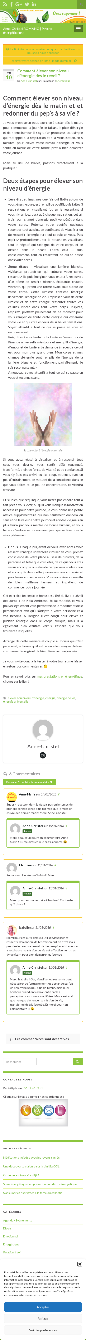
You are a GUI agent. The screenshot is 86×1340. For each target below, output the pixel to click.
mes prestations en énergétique (59, 676)
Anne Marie (27, 794)
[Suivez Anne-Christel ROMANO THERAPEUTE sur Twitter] (27, 3)
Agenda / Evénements (17, 1220)
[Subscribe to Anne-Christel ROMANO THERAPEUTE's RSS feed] (5, 3)
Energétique (63, 80)
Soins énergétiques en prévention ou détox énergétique (40, 1184)
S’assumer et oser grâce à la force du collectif (32, 1193)
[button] (80, 1264)
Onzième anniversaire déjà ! (21, 1175)
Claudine (25, 865)
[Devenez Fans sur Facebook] (11, 3)
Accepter (43, 1307)
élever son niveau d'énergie (26, 698)
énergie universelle (15, 701)
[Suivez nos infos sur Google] (18, 3)
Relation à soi (11, 1252)
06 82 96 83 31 (33, 1088)
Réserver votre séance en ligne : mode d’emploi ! (41, 60)
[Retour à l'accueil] (43, 16)
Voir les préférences (43, 1330)
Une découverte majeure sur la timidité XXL (31, 1166)
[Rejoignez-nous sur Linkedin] (34, 3)
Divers (7, 1228)
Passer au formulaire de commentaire (28, 782)
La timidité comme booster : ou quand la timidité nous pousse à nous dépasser (45, 50)
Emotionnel (10, 1236)
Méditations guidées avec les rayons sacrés (31, 1157)
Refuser (43, 1318)
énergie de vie (66, 698)
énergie (50, 698)
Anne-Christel (29, 80)
